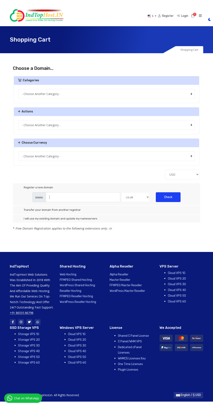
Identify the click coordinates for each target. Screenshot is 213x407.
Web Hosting (68, 274)
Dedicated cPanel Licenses (130, 349)
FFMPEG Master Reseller (126, 285)
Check (168, 197)
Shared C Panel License (133, 336)
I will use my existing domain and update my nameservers (60, 218)
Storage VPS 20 (29, 340)
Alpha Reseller (119, 274)
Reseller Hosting (70, 291)
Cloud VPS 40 (177, 290)
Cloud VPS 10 (176, 273)
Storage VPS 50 (29, 357)
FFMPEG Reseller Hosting (76, 296)
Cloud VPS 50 (177, 295)
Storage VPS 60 (29, 362)
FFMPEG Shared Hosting (76, 280)
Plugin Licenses (128, 369)
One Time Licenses (130, 364)
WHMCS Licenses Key (132, 358)
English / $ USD (190, 395)
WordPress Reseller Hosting (78, 302)
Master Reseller (120, 280)
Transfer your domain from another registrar (52, 209)
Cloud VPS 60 (177, 301)
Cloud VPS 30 (177, 284)
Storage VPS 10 (28, 334)
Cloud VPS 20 (177, 278)
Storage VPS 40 (29, 351)
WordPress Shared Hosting (77, 285)
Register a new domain (38, 187)
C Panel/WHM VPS (130, 341)
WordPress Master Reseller (127, 291)
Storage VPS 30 (29, 345)
